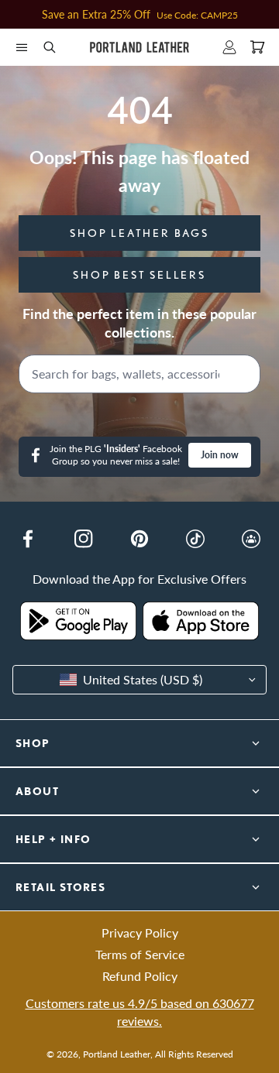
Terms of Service (139, 954)
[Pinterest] (139, 539)
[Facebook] (28, 539)
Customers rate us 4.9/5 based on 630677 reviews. (140, 1011)
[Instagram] (83, 539)
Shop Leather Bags (139, 233)
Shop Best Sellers (139, 275)
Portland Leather (116, 1054)
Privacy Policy (140, 932)
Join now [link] (220, 455)
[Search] (245, 374)
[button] (21, 47)
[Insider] (251, 539)
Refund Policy (139, 975)
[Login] (229, 47)
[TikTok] (195, 539)
